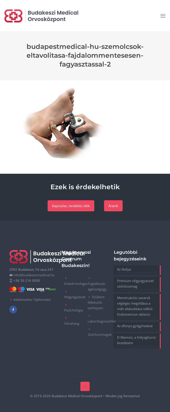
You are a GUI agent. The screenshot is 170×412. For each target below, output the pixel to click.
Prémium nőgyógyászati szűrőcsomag (135, 283)
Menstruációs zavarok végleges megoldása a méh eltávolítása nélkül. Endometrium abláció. (135, 306)
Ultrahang (71, 323)
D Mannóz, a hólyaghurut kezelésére (136, 340)
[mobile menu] (163, 15)
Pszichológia (73, 310)
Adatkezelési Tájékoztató (32, 299)
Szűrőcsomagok (100, 334)
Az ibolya (124, 269)
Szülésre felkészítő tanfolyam (96, 302)
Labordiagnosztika (102, 321)
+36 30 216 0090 (27, 280)
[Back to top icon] (85, 386)
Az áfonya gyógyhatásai (135, 326)
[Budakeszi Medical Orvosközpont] (41, 15)
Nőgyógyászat (74, 297)
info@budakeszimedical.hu (34, 275)
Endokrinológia (75, 283)
